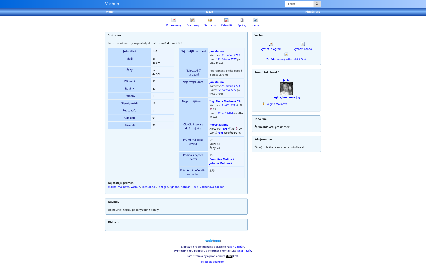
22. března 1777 (226, 59)
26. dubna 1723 (230, 55)
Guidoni (220, 187)
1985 (220, 132)
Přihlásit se (312, 11)
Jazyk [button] (209, 11)
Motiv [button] (109, 11)
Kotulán (186, 187)
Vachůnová (207, 187)
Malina (112, 187)
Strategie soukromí (213, 262)
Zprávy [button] (242, 25)
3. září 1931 (228, 105)
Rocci (195, 187)
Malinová (123, 187)
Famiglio (163, 187)
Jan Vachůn (237, 247)
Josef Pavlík (244, 251)
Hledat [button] (255, 25)
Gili (154, 187)
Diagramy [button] (193, 25)
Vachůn (146, 187)
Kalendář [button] (226, 25)
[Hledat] (317, 4)
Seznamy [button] (210, 25)
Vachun (135, 187)
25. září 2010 (225, 113)
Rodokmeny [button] (173, 25)
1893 (224, 128)
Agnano (174, 187)
